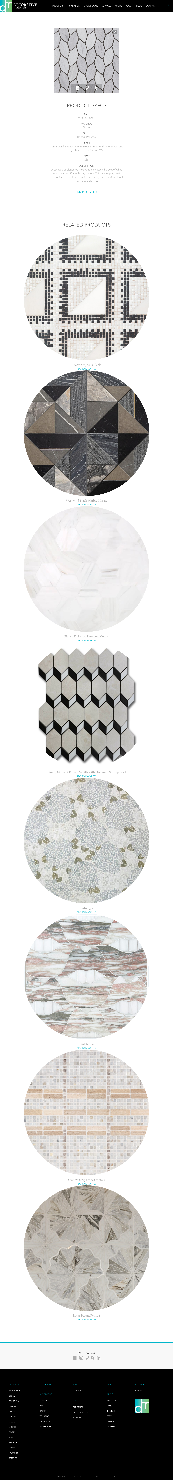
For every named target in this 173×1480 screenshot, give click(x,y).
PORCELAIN (14, 1401)
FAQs (109, 1406)
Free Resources (80, 1412)
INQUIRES (139, 1391)
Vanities (13, 1447)
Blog (139, 5)
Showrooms (91, 5)
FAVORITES (13, 1453)
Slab (11, 1437)
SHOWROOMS (46, 1394)
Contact (151, 5)
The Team (111, 1411)
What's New (14, 1391)
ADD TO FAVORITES (86, 368)
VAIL (41, 1406)
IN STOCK (13, 1442)
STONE (12, 1396)
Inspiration (73, 5)
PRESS (109, 1416)
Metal (12, 1422)
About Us (111, 1400)
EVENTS (110, 1421)
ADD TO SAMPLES (86, 192)
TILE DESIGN (78, 1407)
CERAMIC (13, 1406)
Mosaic (12, 1427)
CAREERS (111, 1426)
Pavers (12, 1432)
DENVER (43, 1400)
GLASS (12, 1411)
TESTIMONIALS (79, 1391)
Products (57, 5)
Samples (13, 1458)
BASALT (43, 1411)
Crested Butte (47, 1421)
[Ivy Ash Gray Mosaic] (86, 60)
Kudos (118, 5)
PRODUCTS (14, 1384)
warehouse (45, 1426)
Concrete (14, 1416)
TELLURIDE (44, 1416)
